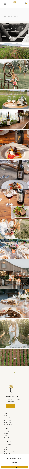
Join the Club (7, 418)
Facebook (6, 454)
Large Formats (7, 422)
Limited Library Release (9, 420)
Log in (22, 3)
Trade (5, 435)
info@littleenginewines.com (10, 447)
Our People (6, 433)
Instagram (11, 454)
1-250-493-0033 (7, 444)
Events (10, 16)
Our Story (6, 431)
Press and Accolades (8, 438)
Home (5, 16)
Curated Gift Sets (8, 425)
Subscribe (10, 405)
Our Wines (6, 416)
